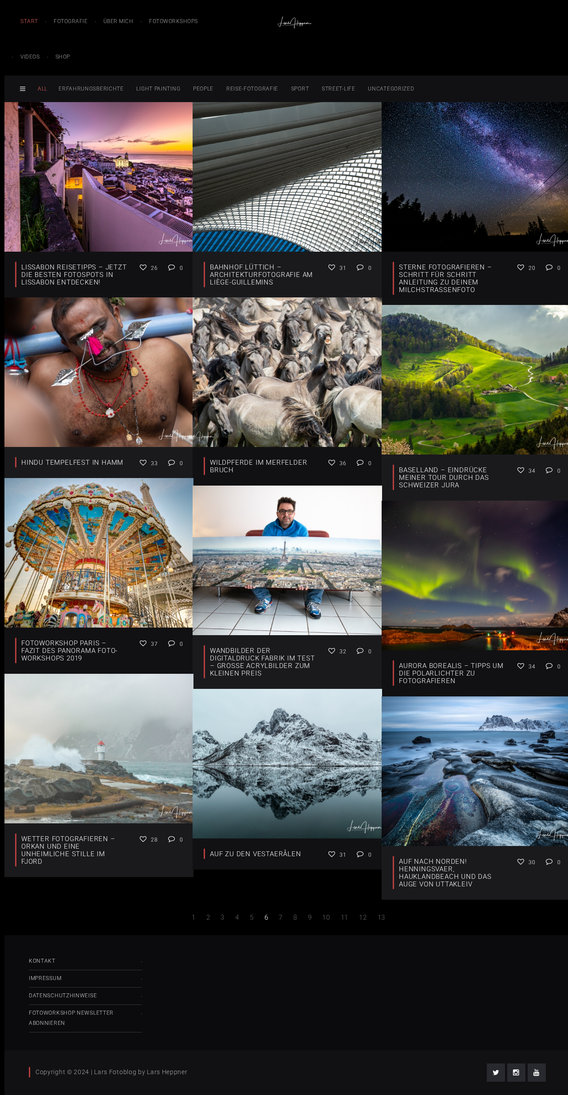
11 (344, 917)
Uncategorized (391, 89)
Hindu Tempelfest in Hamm (72, 462)
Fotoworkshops (173, 21)
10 (326, 917)
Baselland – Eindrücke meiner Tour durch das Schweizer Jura (444, 477)
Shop (62, 57)
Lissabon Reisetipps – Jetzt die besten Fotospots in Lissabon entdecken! (74, 274)
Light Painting (158, 89)
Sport (300, 89)
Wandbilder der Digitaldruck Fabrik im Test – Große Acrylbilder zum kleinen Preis (262, 662)
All (42, 89)
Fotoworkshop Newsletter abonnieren (71, 1018)
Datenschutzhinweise (63, 995)
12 (363, 917)
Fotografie (70, 21)
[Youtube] (537, 1072)
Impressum (45, 978)
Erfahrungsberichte (91, 89)
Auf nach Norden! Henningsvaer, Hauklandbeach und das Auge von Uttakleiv (445, 873)
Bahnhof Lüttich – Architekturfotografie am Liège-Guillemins (261, 274)
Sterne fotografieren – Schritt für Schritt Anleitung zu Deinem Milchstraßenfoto (445, 278)
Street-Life (338, 89)
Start (29, 21)
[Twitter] (496, 1072)
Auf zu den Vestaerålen (255, 854)
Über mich (118, 21)
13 (381, 917)
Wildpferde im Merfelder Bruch (258, 466)
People (203, 89)
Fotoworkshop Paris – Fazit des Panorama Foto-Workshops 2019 (69, 650)
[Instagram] (516, 1072)
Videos (29, 57)
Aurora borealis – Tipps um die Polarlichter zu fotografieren (451, 673)
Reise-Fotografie (252, 89)
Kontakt (42, 961)
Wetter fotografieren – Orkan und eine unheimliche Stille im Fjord (68, 850)
